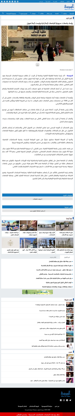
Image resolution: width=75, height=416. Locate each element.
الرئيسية (72, 13)
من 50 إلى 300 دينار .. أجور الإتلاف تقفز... (29, 251)
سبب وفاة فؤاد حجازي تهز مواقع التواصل (60, 261)
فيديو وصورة (23, 13)
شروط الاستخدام (34, 406)
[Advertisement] (29, 7)
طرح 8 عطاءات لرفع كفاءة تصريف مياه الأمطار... (66, 233)
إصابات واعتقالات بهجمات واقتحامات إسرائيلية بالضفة (56, 286)
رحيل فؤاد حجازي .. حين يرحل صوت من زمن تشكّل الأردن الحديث (53, 269)
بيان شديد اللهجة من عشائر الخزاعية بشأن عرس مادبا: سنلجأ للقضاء (53, 278)
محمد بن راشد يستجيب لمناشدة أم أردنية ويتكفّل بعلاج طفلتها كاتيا (48, 346)
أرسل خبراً (48, 1)
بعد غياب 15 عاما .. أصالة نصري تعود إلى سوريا (53, 363)
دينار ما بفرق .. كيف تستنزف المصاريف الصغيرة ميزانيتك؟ (50, 304)
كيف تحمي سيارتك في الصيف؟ (57, 316)
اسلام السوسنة (22, 406)
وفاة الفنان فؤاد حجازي (59, 374)
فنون (70, 351)
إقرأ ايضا (69, 218)
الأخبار (68, 1)
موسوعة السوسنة (11, 13)
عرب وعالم (49, 13)
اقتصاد (57, 13)
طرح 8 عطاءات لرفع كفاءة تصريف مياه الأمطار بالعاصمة (56, 265)
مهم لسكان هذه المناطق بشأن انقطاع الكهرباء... (65, 251)
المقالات (62, 1)
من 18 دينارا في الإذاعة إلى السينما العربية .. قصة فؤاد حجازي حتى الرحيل (47, 368)
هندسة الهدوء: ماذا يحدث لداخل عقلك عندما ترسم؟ (52, 310)
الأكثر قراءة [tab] (53, 257)
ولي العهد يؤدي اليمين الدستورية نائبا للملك (13, 251)
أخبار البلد (69, 17)
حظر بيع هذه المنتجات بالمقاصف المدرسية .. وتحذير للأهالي (55, 274)
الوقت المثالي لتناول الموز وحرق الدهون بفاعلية (58, 282)
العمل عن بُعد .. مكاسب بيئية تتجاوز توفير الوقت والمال (51, 322)
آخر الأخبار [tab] (67, 257)
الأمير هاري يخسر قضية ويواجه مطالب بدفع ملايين (52, 328)
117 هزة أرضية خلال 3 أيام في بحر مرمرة (55, 334)
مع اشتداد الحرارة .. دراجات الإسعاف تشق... (12, 233)
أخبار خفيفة (68, 299)
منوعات (34, 13)
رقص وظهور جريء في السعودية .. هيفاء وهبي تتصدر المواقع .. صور (48, 380)
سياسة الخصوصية (47, 406)
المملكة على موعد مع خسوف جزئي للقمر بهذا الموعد (52, 340)
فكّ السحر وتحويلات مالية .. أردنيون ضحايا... (29, 233)
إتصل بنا (55, 1)
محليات (65, 13)
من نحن (41, 1)
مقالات (42, 13)
